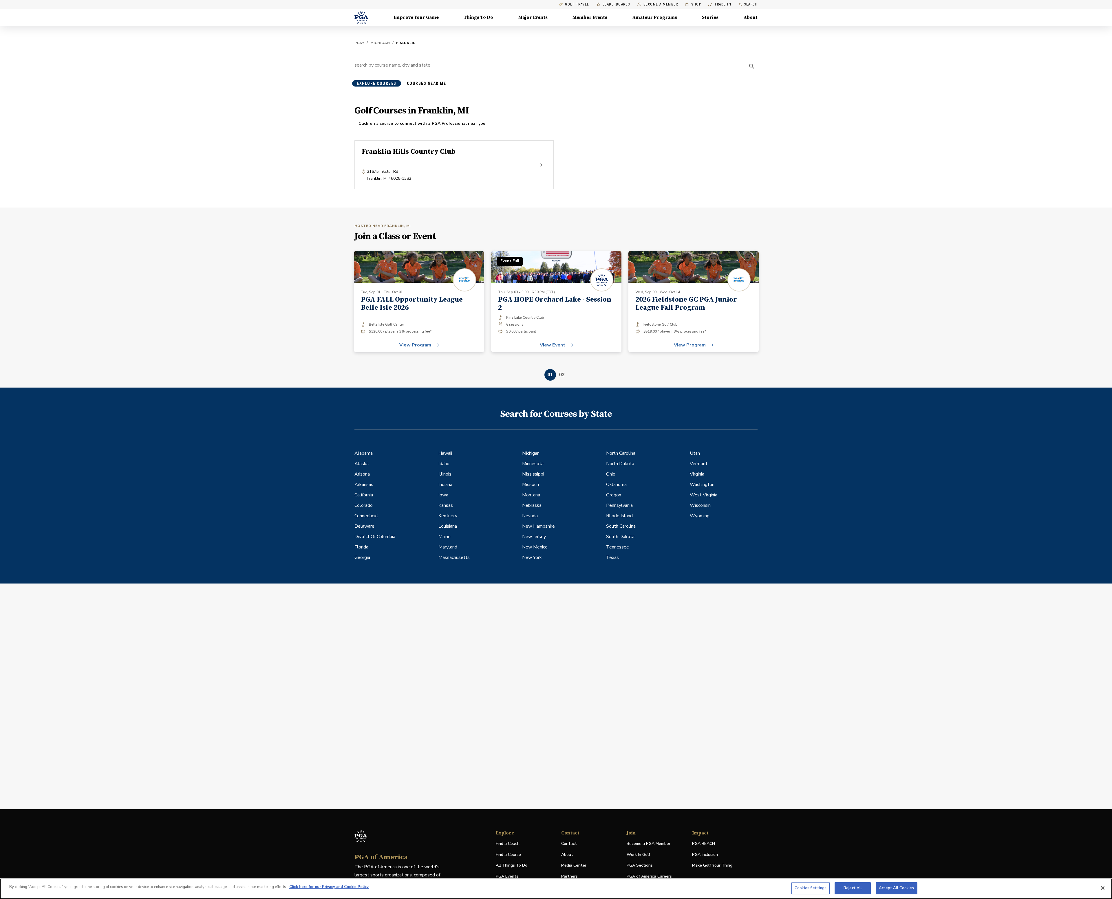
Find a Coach (508, 843)
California (363, 495)
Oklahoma (616, 484)
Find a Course (508, 854)
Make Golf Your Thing (712, 866)
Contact (569, 843)
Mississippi (533, 474)
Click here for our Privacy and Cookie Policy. (329, 886)
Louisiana (447, 526)
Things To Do (478, 17)
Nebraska (532, 505)
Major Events (533, 17)
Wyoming (699, 516)
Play (359, 43)
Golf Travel (577, 4)
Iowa (443, 495)
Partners (569, 876)
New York (532, 557)
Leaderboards (616, 4)
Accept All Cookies (896, 888)
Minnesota (533, 463)
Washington (702, 484)
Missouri (530, 484)
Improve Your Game (416, 17)
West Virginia (703, 495)
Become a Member (660, 4)
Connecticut (366, 516)
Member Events (590, 17)
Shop (693, 4)
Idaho (443, 463)
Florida (361, 547)
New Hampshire (538, 526)
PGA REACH (703, 844)
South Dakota (620, 536)
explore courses (376, 83)
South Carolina (621, 526)
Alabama (363, 453)
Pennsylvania (619, 505)
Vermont (698, 463)
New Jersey (534, 536)
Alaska (361, 463)
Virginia (697, 474)
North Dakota (620, 463)
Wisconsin (700, 505)
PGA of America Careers (649, 877)
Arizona (362, 474)
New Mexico (535, 547)
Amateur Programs (654, 17)
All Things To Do (511, 865)
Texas (612, 557)
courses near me (426, 83)
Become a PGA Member (648, 843)
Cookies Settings (810, 888)
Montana (531, 495)
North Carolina (620, 453)
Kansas (445, 505)
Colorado (363, 505)
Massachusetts (454, 557)
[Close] (1102, 888)
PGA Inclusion (705, 854)
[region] (556, 888)
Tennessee (617, 547)
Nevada (530, 516)
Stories (710, 17)
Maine (444, 536)
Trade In (719, 4)
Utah (695, 453)
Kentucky (447, 516)
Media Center (573, 866)
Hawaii (445, 453)
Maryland (447, 547)
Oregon (613, 495)
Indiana (445, 484)
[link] (419, 301)
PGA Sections (640, 865)
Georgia (362, 557)
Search (751, 4)
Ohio (610, 474)
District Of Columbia (374, 536)
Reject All (853, 888)
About (751, 17)
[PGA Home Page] (361, 17)
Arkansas (363, 484)
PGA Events (507, 876)
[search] (752, 66)
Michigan (380, 43)
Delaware (364, 526)
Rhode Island (619, 516)
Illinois (444, 474)
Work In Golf (638, 854)
